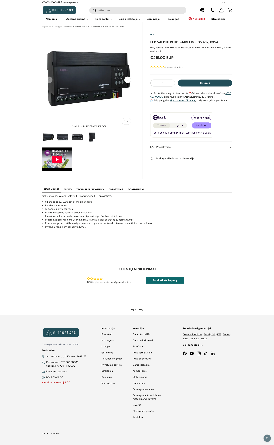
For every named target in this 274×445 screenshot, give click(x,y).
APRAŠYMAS (116, 189)
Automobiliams (75, 19)
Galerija (137, 405)
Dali (213, 334)
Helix (185, 338)
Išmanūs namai (81, 27)
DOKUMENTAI (136, 189)
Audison (194, 338)
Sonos (226, 334)
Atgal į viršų (137, 309)
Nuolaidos (199, 18)
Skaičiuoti (201, 125)
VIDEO (68, 189)
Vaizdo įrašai (108, 383)
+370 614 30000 (66, 365)
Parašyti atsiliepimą (165, 280)
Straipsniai (218, 19)
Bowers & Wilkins (192, 334)
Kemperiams (140, 370)
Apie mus (106, 377)
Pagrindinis (46, 27)
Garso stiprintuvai (143, 340)
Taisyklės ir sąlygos (112, 358)
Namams (51, 19)
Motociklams (140, 377)
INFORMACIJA (51, 189)
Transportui (102, 19)
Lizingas (105, 346)
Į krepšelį (205, 83)
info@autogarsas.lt (68, 2)
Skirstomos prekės (143, 411)
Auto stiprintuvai (142, 358)
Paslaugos (172, 19)
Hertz (204, 338)
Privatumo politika (111, 364)
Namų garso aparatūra (63, 27)
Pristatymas (108, 340)
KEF (219, 334)
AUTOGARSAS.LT (55, 433)
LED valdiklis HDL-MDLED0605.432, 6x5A (107, 27)
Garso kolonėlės (141, 334)
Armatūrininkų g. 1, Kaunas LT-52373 (66, 356)
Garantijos (107, 352)
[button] (230, 10)
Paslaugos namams (143, 389)
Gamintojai (153, 19)
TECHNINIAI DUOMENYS (90, 189)
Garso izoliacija (128, 19)
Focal (207, 334)
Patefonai (138, 346)
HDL (152, 34)
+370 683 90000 (69, 362)
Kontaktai (106, 334)
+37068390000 (50, 2)
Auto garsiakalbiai (142, 352)
